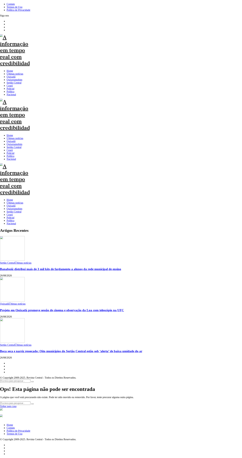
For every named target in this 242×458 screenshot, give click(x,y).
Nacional (11, 223)
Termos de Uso (14, 433)
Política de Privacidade (18, 430)
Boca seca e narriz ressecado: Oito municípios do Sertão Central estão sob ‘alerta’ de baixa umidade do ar (71, 351)
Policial (10, 217)
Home (10, 199)
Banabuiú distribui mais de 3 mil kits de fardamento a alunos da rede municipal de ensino (60, 269)
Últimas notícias (15, 202)
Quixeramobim (14, 208)
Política (10, 220)
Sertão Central (14, 211)
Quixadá (11, 205)
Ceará (10, 214)
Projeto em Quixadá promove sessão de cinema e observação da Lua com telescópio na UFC (62, 310)
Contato (11, 427)
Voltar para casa (8, 406)
